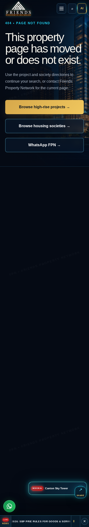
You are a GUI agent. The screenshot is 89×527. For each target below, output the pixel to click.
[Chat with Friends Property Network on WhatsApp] (9, 506)
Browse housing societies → (44, 126)
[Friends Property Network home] (18, 8)
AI (81, 8)
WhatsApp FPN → (44, 145)
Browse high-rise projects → (44, 107)
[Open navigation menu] (61, 8)
